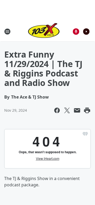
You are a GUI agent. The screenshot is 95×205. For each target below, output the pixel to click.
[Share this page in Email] (77, 110)
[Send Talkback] (76, 31)
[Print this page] (87, 110)
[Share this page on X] (67, 110)
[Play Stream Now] (86, 31)
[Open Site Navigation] (7, 31)
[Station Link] (44, 31)
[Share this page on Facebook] (57, 110)
